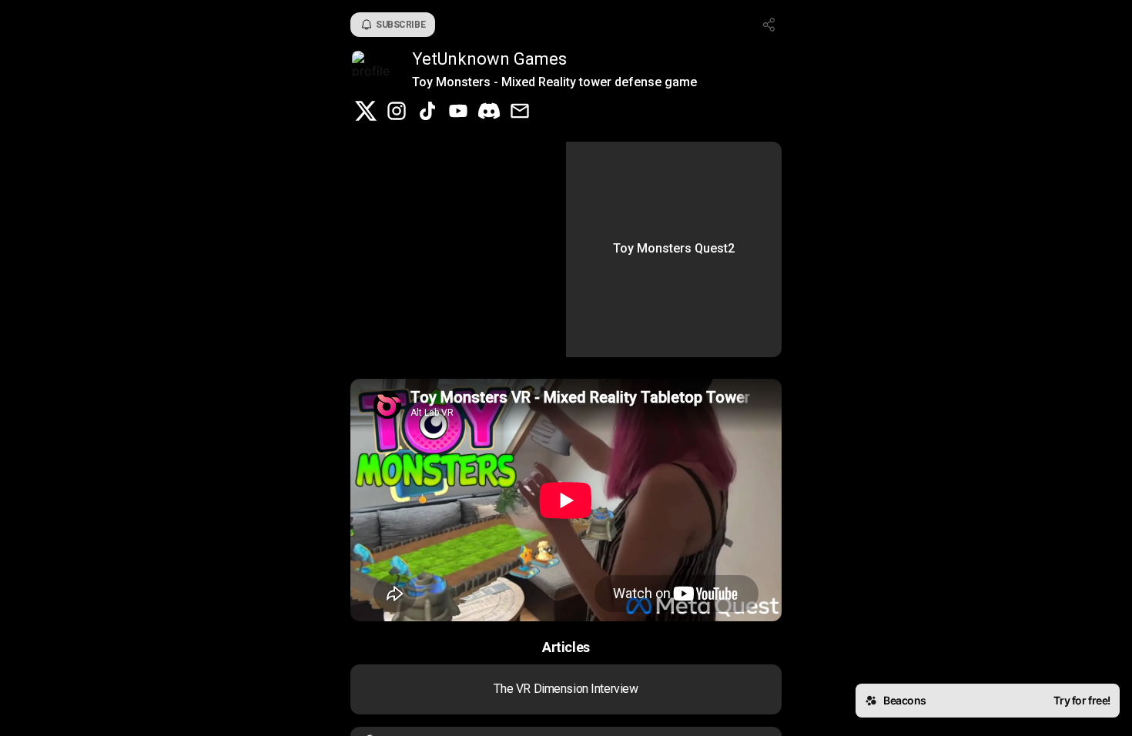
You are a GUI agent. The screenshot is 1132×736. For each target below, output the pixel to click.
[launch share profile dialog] (769, 24)
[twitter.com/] (365, 112)
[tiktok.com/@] (427, 112)
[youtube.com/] (458, 112)
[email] (519, 112)
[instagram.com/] (396, 112)
